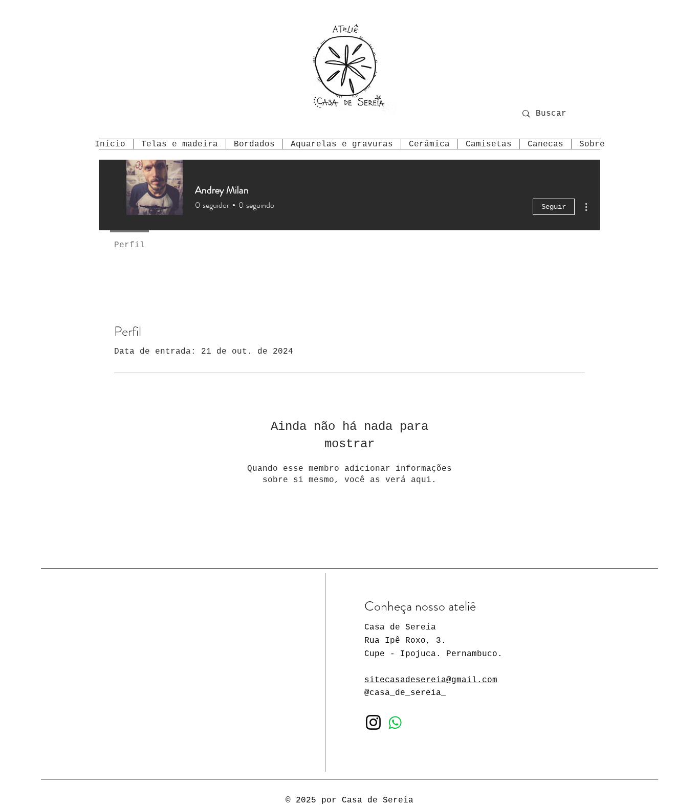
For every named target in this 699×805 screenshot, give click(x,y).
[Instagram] (373, 722)
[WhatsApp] (395, 722)
